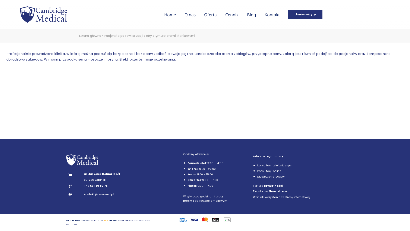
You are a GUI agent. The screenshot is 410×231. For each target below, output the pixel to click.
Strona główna (90, 36)
